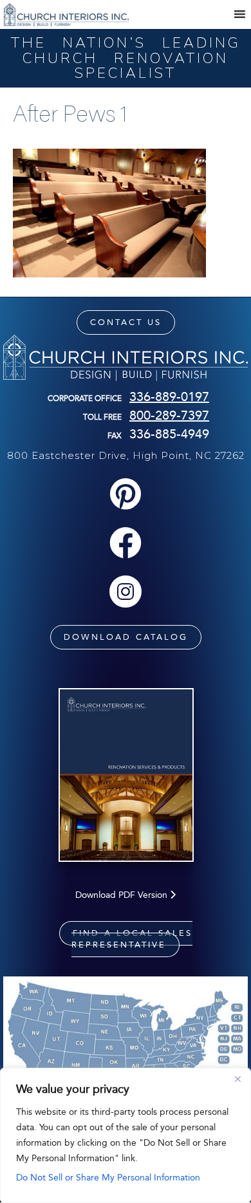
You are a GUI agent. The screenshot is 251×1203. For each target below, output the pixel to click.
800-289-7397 (169, 415)
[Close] (237, 1078)
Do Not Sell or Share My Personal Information (108, 1177)
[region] (125, 1135)
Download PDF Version (122, 895)
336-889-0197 (169, 396)
